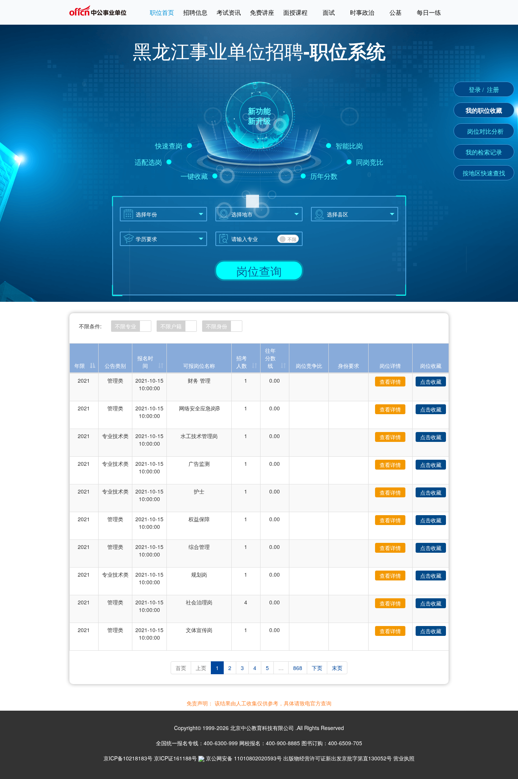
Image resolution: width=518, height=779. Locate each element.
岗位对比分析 (485, 131)
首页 (181, 668)
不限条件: (90, 326)
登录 (475, 89)
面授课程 (295, 12)
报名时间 (145, 361)
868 (297, 668)
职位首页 (162, 12)
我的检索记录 (484, 152)
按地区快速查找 (484, 173)
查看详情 (390, 381)
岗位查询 (259, 271)
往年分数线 (270, 358)
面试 (329, 12)
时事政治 (362, 12)
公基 (395, 12)
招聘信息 (195, 12)
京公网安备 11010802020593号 (243, 758)
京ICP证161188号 (175, 758)
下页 (317, 668)
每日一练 (429, 12)
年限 (79, 365)
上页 (201, 668)
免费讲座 (262, 12)
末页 (337, 668)
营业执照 (403, 758)
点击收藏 (430, 381)
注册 (493, 89)
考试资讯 (229, 12)
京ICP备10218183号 (128, 758)
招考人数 (241, 361)
